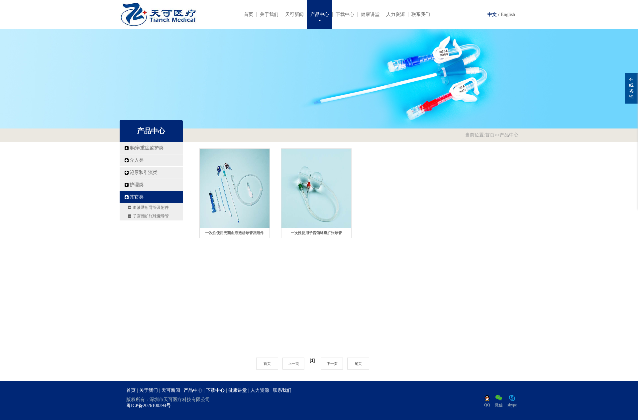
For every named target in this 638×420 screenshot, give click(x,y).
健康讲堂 (370, 14)
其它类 (137, 197)
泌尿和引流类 (144, 172)
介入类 (137, 160)
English (508, 14)
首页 (248, 14)
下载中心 (345, 14)
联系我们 (420, 14)
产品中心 (319, 14)
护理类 (137, 184)
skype (512, 405)
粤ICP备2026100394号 (148, 405)
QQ (487, 405)
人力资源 (395, 14)
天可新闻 (294, 14)
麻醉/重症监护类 (146, 147)
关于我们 (269, 14)
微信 (499, 405)
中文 (492, 14)
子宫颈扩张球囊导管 (151, 216)
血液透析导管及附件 (151, 207)
